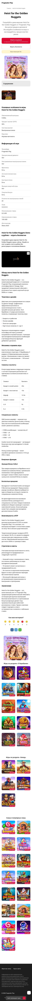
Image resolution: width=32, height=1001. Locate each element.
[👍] (5, 621)
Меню (30, 3)
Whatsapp (20, 629)
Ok (24, 998)
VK (12, 629)
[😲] (14, 621)
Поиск (25, 3)
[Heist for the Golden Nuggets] (9, 95)
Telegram (16, 629)
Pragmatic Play (7, 3)
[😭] (26, 621)
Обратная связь (6, 968)
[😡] (22, 621)
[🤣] (18, 621)
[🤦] (9, 621)
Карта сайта (17, 968)
